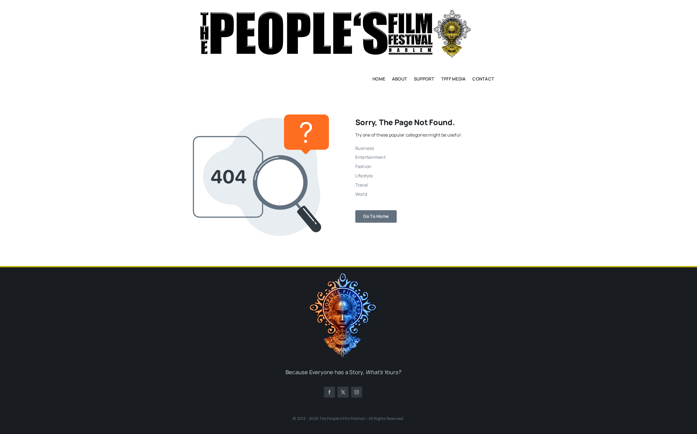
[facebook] (329, 392)
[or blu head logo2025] (343, 275)
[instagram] (356, 392)
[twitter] (343, 392)
